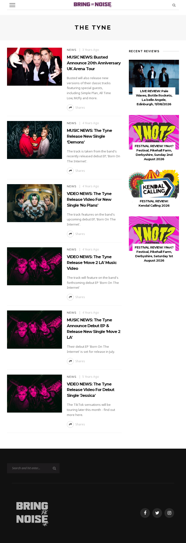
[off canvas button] (12, 5)
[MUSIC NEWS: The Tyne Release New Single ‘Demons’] (34, 139)
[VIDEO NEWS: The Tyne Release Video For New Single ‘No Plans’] (34, 202)
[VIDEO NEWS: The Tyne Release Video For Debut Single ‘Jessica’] (34, 393)
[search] (174, 5)
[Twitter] (157, 513)
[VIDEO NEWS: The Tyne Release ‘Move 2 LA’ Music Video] (34, 266)
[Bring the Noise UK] (32, 512)
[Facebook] (145, 513)
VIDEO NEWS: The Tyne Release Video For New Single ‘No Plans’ (89, 199)
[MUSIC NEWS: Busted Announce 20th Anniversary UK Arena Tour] (34, 66)
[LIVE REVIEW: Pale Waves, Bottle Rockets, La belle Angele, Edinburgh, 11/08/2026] (154, 77)
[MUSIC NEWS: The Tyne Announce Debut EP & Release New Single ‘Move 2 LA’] (34, 329)
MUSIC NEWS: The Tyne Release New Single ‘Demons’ (89, 136)
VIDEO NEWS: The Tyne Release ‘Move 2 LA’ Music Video (91, 262)
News (71, 50)
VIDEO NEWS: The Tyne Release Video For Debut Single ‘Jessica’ (90, 390)
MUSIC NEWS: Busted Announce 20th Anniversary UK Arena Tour (94, 63)
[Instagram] (169, 513)
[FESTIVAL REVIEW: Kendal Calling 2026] (154, 187)
